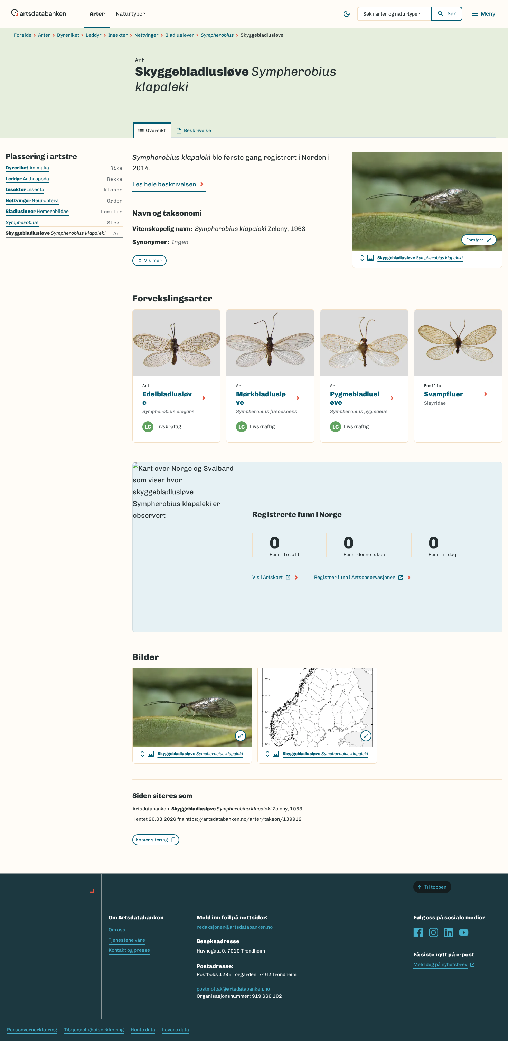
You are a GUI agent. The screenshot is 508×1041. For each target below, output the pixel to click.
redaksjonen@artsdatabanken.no (235, 927)
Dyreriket (68, 35)
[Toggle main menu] (483, 14)
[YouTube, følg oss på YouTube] (464, 932)
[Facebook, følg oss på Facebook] (418, 932)
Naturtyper (130, 13)
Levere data (175, 1030)
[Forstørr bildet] (240, 735)
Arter (97, 13)
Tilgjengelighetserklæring (94, 1030)
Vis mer (153, 260)
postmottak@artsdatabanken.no (233, 989)
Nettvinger (146, 35)
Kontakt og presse (129, 950)
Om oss (117, 930)
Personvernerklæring (32, 1030)
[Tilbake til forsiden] (38, 14)
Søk (452, 14)
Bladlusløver (179, 35)
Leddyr (94, 35)
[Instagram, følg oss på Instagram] (433, 932)
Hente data (143, 1030)
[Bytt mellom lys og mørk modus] (346, 14)
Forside (22, 35)
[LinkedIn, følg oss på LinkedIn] (448, 932)
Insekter (118, 35)
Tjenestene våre (127, 940)
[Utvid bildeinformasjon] (367, 258)
